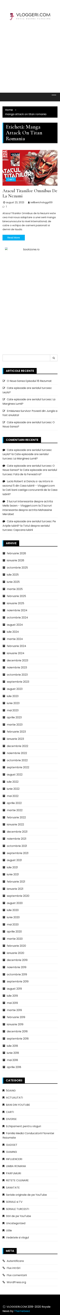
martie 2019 (14, 1010)
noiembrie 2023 (17, 667)
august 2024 (15, 625)
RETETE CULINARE (17, 1180)
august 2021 (14, 860)
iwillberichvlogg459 (41, 202)
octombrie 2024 (17, 617)
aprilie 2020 (14, 931)
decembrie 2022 (17, 746)
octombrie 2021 (17, 846)
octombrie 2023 (17, 675)
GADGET (11, 1145)
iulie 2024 (13, 632)
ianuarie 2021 (15, 889)
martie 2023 (14, 725)
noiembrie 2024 (17, 610)
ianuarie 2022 (15, 824)
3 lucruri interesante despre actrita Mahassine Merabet (27, 510)
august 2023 (14, 689)
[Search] (54, 358)
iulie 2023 (12, 696)
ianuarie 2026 (15, 560)
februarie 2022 (16, 817)
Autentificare (15, 1261)
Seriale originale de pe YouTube (26, 1195)
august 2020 (15, 903)
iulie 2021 (12, 867)
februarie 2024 (16, 646)
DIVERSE (11, 1119)
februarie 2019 (16, 1017)
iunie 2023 (13, 703)
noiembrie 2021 (16, 839)
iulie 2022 (12, 782)
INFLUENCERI (14, 1159)
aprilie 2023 (14, 717)
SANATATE (13, 1187)
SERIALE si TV (14, 1202)
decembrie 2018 (17, 1031)
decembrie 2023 (17, 660)
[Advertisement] (30, 54)
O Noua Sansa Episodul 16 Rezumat (29, 381)
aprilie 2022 (14, 803)
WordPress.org (16, 1282)
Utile (9, 1230)
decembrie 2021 (17, 832)
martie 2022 (14, 810)
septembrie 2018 (18, 1039)
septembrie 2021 (17, 853)
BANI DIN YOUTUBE (18, 1105)
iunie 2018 (13, 1053)
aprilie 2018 (14, 1067)
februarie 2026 (16, 553)
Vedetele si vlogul (17, 1237)
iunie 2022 (13, 789)
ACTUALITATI (14, 1098)
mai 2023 (12, 710)
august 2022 (14, 774)
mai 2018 (12, 1060)
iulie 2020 (13, 910)
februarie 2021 (16, 882)
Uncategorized (15, 1223)
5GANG (11, 1090)
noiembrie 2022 (17, 753)
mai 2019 (12, 1003)
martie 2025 (15, 589)
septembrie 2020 (18, 896)
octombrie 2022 (17, 760)
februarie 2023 (16, 732)
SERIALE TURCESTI (17, 1209)
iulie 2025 (13, 575)
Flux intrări (13, 1268)
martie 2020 (15, 939)
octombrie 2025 (17, 568)
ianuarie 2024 (15, 653)
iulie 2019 (12, 996)
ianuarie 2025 (15, 603)
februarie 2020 (16, 946)
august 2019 (14, 989)
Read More (14, 237)
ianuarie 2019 (15, 1024)
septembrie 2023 (18, 682)
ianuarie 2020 (15, 953)
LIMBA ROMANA (16, 1166)
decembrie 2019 (17, 960)
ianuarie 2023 (15, 739)
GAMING (11, 1152)
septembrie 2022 (18, 767)
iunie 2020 (13, 917)
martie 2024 (15, 639)
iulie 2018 (12, 1046)
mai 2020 (13, 924)
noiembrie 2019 (16, 967)
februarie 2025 (16, 596)
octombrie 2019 (17, 974)
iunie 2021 (13, 874)
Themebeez (22, 1311)
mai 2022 (12, 796)
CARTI (11, 179)
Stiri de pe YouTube (18, 1216)
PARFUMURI (13, 1173)
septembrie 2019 (17, 981)
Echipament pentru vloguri (23, 1126)
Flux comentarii (17, 1275)
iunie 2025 (13, 582)
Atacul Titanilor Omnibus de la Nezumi (29, 193)
